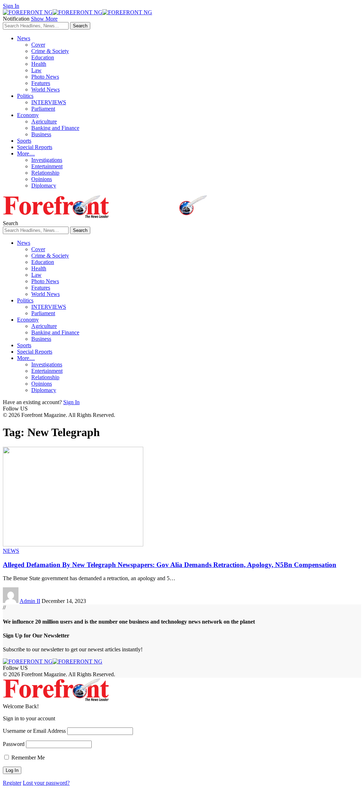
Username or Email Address (34, 731)
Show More (44, 19)
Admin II (30, 601)
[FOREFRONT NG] (77, 12)
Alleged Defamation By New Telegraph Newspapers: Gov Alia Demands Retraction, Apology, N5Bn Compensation (169, 564)
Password (14, 744)
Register (12, 783)
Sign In (71, 402)
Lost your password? (46, 783)
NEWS (11, 551)
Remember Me (27, 757)
